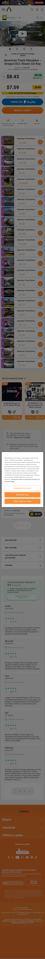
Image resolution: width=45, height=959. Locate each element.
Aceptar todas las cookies (23, 501)
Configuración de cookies (22, 488)
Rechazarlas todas (22, 495)
